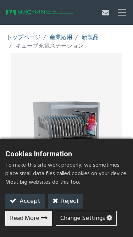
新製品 (90, 37)
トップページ (23, 37)
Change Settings (82, 218)
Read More (24, 218)
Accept (29, 201)
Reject (69, 201)
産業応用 (61, 37)
